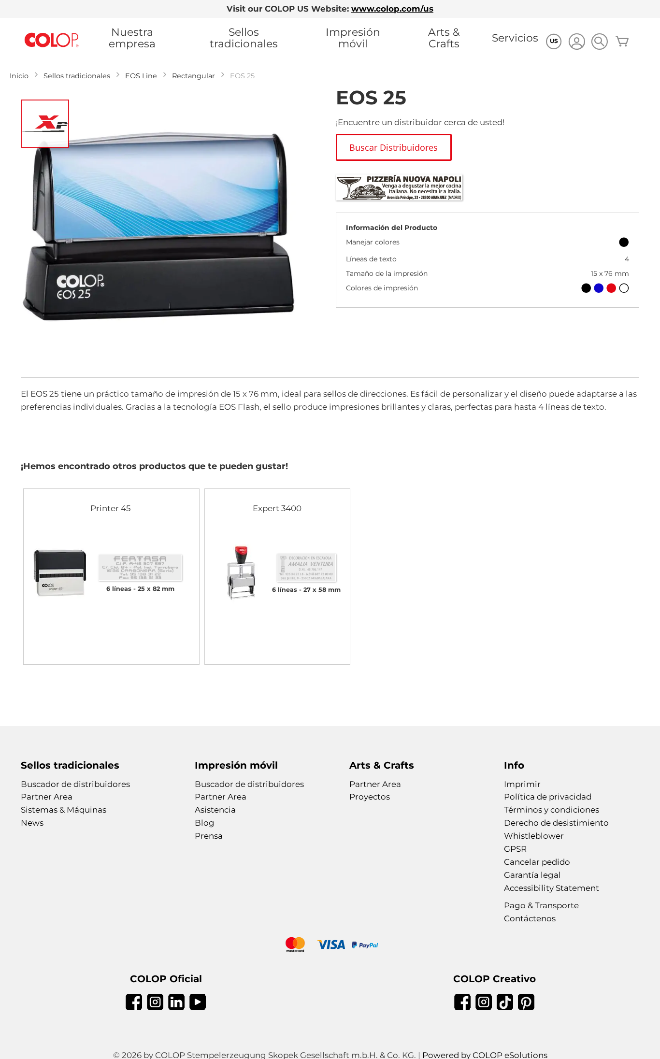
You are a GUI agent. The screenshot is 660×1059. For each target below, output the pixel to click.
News (32, 823)
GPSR (515, 849)
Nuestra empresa (132, 38)
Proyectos (369, 796)
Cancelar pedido (537, 862)
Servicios (515, 37)
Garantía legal (532, 875)
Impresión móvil (353, 38)
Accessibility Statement (551, 888)
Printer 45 (110, 508)
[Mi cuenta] (577, 43)
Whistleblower (534, 836)
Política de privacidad (547, 796)
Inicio (19, 76)
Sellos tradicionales (244, 38)
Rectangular (193, 76)
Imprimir (522, 784)
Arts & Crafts (444, 38)
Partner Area (46, 796)
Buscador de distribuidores (75, 784)
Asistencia (215, 810)
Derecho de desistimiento (556, 823)
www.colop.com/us (392, 9)
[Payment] (330, 946)
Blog (205, 823)
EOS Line (141, 76)
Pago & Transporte (541, 905)
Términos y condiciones (551, 810)
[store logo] (51, 40)
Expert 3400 (277, 508)
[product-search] (599, 41)
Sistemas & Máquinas (63, 810)
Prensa (209, 836)
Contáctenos (530, 918)
